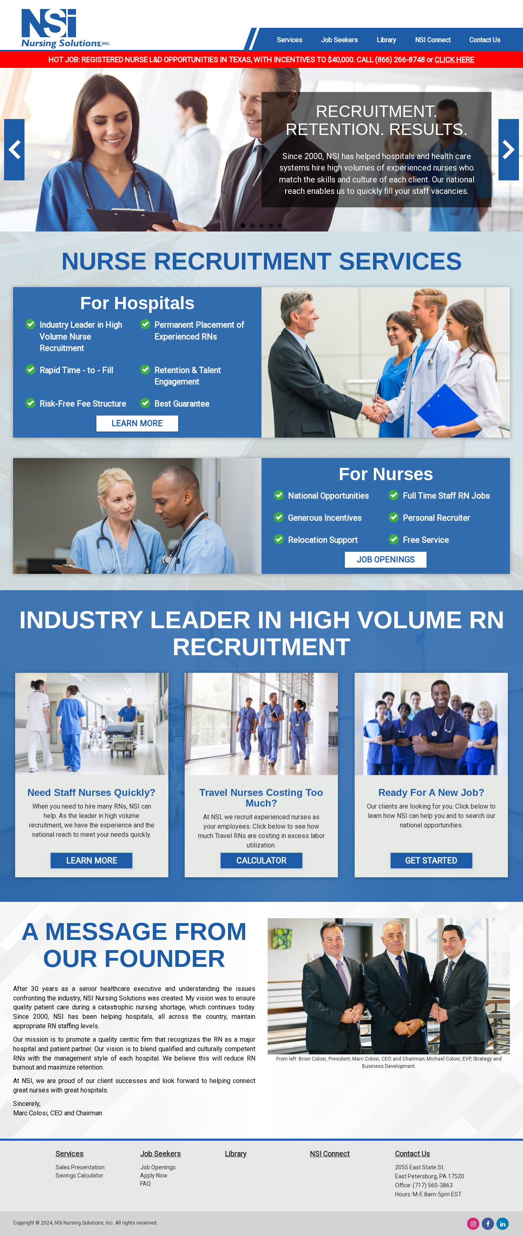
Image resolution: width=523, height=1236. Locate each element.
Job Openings (386, 559)
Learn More (137, 423)
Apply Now (154, 1175)
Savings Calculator (79, 1175)
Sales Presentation (80, 1167)
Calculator (261, 860)
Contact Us (412, 1154)
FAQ (145, 1183)
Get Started (431, 860)
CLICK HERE (454, 59)
